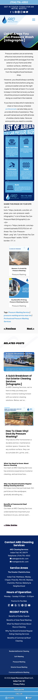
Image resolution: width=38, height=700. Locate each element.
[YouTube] (24, 12)
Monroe (19, 583)
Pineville (14, 580)
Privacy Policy (19, 684)
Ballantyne (27, 583)
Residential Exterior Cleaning (19, 651)
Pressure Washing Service (18, 312)
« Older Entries (10, 525)
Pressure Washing (19, 662)
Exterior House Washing (19, 667)
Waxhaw (29, 580)
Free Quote (19, 690)
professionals (11, 109)
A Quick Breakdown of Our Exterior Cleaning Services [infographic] (19, 380)
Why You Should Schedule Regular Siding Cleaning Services (18, 485)
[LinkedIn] (19, 12)
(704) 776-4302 (19, 2)
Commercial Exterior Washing (19, 672)
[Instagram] (21, 12)
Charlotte (11, 583)
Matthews (20, 577)
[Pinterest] (16, 12)
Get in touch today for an (19, 8)
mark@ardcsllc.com (20, 561)
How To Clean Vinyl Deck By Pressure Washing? (17, 433)
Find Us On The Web (19, 601)
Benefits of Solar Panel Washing (19, 620)
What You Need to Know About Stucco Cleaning (16, 464)
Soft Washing (19, 656)
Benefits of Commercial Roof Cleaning (15, 505)
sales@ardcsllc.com (20, 558)
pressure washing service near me (17, 315)
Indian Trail (11, 577)
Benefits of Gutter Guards (19, 616)
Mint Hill (22, 580)
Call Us (19, 694)
